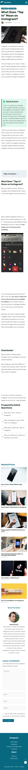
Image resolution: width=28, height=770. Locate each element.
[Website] (14, 708)
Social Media (12, 8)
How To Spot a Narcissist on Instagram (13, 507)
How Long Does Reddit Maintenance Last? (13, 530)
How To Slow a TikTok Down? (10, 578)
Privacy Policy (14, 758)
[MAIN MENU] (26, 2)
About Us (14, 756)
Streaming (14, 749)
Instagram (4, 8)
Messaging (14, 744)
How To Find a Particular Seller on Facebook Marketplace (12, 554)
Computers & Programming (14, 746)
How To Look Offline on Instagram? (12, 600)
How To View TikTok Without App (11, 484)
